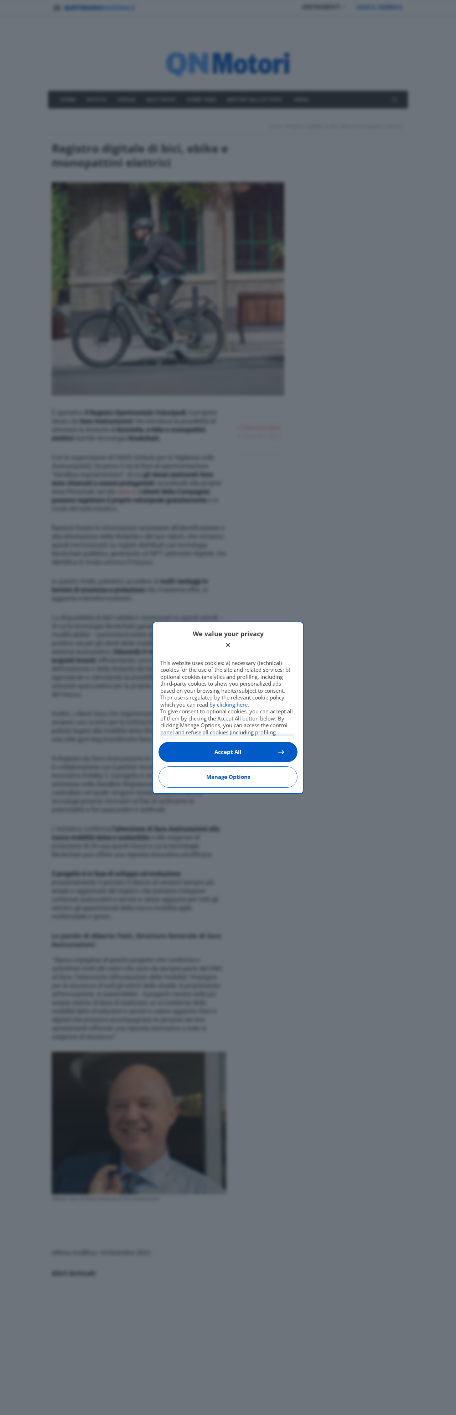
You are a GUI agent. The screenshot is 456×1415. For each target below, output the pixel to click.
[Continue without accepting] (228, 645)
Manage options (228, 776)
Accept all (228, 751)
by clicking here (228, 704)
